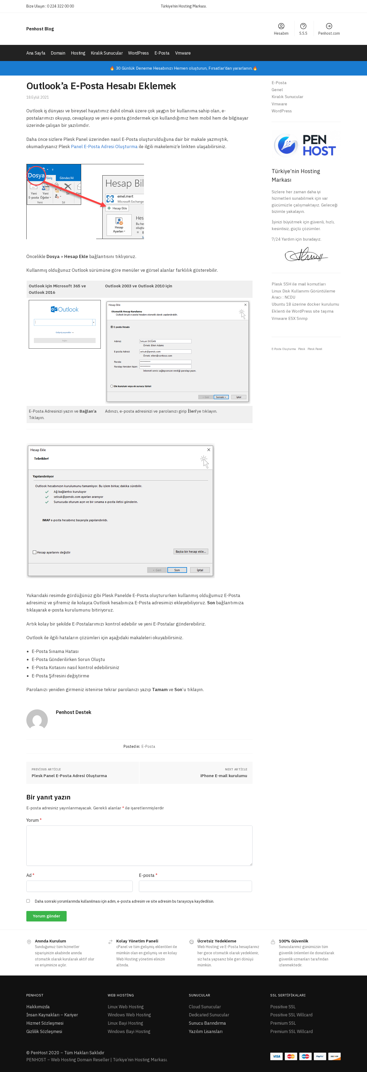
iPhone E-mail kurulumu (223, 775)
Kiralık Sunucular (287, 96)
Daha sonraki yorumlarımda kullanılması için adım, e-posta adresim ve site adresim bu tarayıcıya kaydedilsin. (124, 901)
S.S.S (303, 33)
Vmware (279, 103)
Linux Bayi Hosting (125, 1023)
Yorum (34, 820)
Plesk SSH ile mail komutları (299, 284)
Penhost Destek (73, 712)
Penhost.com (329, 33)
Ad (30, 875)
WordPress (282, 110)
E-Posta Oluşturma (284, 349)
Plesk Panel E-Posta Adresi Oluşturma (69, 775)
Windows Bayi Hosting (129, 1031)
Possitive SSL (283, 1006)
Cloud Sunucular (205, 1006)
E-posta (148, 875)
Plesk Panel (315, 349)
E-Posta (148, 746)
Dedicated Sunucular (209, 1014)
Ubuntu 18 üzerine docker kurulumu (305, 304)
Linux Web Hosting (126, 1006)
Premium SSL (283, 1023)
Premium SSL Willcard (291, 1031)
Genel (277, 89)
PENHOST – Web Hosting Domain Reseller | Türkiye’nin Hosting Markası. (96, 1059)
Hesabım (281, 33)
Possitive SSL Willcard (291, 1014)
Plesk (301, 349)
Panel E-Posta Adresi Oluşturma (104, 146)
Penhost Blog (40, 28)
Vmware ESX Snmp (290, 318)
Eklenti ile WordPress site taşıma (302, 311)
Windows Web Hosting (129, 1014)
